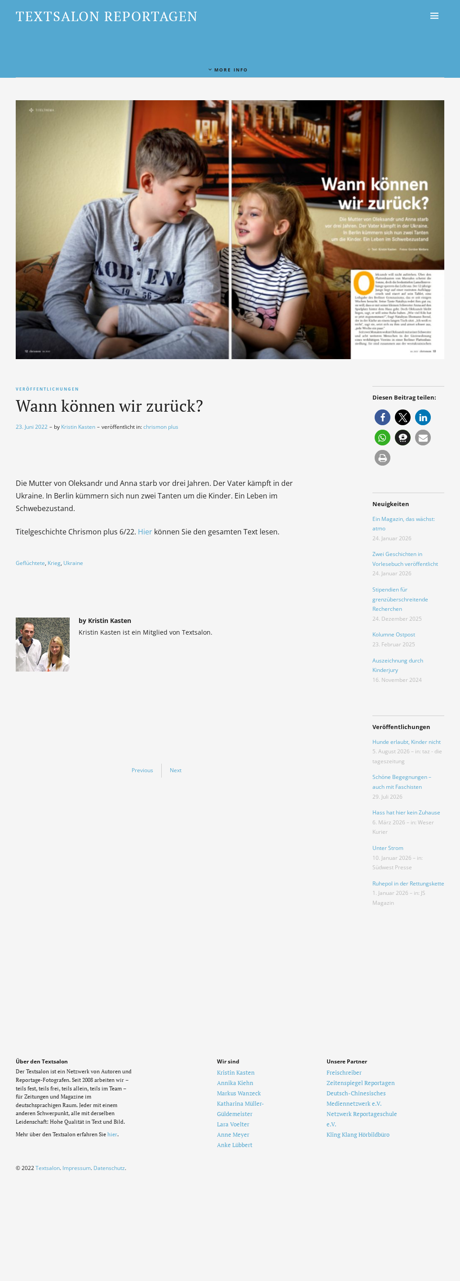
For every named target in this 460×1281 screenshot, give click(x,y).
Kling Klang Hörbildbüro (358, 1134)
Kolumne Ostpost (393, 634)
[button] (382, 417)
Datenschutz (109, 1168)
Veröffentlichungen (47, 389)
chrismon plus (160, 427)
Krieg (54, 563)
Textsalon (47, 1168)
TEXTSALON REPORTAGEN (107, 16)
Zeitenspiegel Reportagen (361, 1083)
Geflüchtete (30, 563)
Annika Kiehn (235, 1083)
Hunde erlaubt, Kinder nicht (406, 742)
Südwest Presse (392, 867)
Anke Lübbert (234, 1145)
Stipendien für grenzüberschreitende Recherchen (400, 599)
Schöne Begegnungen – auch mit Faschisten (401, 782)
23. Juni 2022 (32, 427)
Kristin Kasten (78, 427)
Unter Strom (387, 848)
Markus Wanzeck (239, 1093)
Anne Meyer (233, 1134)
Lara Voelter (233, 1124)
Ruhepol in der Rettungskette (408, 883)
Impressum (76, 1168)
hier (112, 1134)
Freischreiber (344, 1072)
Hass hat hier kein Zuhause (406, 812)
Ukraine (73, 563)
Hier (145, 532)
